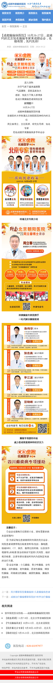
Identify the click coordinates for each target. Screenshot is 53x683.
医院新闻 (46, 13)
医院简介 (19, 13)
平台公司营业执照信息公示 (26, 672)
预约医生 (46, 19)
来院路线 (19, 19)
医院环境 (6, 19)
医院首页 (6, 13)
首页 (4, 26)
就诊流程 (33, 19)
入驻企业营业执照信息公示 (26, 677)
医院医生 (33, 13)
